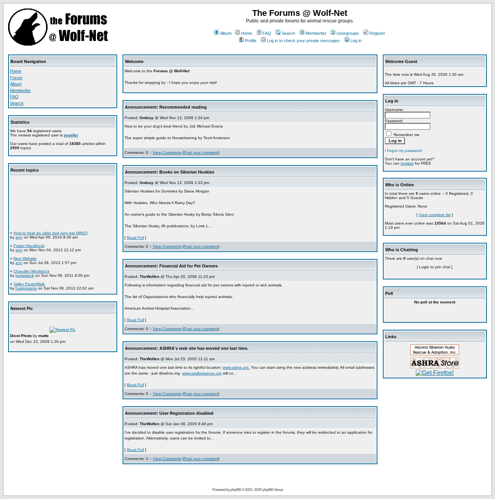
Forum (16, 77)
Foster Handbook (29, 244)
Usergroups (347, 33)
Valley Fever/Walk (29, 282)
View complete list (435, 215)
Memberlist (316, 33)
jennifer (71, 135)
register (407, 163)
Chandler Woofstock (32, 269)
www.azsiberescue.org (202, 373)
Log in (356, 40)
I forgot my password (403, 150)
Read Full (135, 237)
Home (246, 33)
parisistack (24, 273)
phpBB (235, 489)
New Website (25, 256)
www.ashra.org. (236, 367)
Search (288, 33)
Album (226, 33)
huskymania (26, 286)
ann (18, 235)
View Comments (167, 152)
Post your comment (201, 152)
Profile (250, 40)
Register (377, 33)
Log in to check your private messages (303, 40)
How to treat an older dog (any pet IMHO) (50, 231)
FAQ (267, 33)
